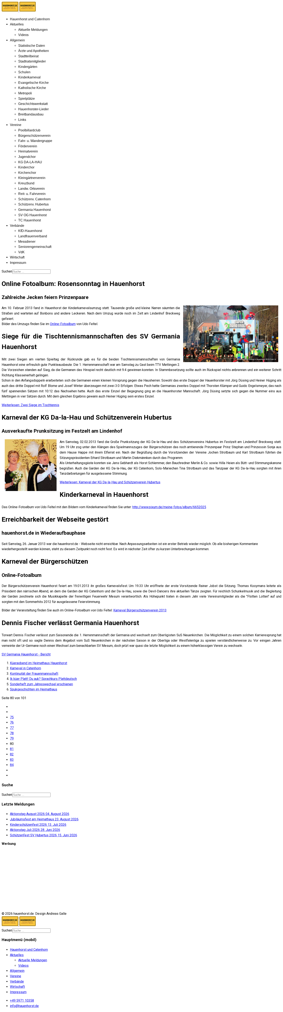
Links (22, 119)
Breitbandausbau (31, 114)
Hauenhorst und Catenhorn (30, 19)
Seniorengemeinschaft (34, 246)
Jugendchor (27, 156)
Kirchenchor (27, 172)
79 (12, 738)
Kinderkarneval (29, 77)
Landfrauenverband (32, 236)
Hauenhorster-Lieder (33, 109)
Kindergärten (27, 66)
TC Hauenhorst (29, 220)
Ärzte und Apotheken (33, 51)
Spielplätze (26, 98)
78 (12, 733)
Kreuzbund (26, 183)
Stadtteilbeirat (28, 56)
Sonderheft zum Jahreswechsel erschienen (41, 684)
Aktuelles (17, 24)
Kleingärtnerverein (31, 178)
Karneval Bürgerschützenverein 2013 (140, 610)
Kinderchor (26, 167)
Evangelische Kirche (33, 82)
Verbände (17, 225)
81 (12, 749)
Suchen (7, 271)
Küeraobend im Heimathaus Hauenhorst (38, 663)
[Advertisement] (126, 879)
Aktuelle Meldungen (33, 29)
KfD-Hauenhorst (30, 231)
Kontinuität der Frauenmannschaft (34, 674)
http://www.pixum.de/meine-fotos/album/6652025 (169, 507)
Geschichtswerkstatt (33, 104)
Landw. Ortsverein (31, 188)
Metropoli (25, 93)
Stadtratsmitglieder (32, 61)
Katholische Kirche (32, 88)
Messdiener (26, 241)
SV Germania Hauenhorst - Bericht (26, 654)
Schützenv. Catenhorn (34, 199)
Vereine (15, 125)
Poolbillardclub (29, 130)
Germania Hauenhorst (34, 209)
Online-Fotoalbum (63, 324)
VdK (21, 252)
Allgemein (17, 40)
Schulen (24, 72)
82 (12, 754)
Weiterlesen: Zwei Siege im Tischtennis (30, 405)
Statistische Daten (31, 45)
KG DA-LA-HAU (30, 162)
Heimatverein (28, 151)
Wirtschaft (17, 257)
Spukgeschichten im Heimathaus (33, 689)
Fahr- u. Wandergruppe (35, 141)
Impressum (18, 262)
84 (12, 765)
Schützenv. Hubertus (33, 204)
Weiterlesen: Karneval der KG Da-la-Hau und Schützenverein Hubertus (110, 482)
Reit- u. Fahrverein (32, 194)
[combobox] (31, 271)
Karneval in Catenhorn (25, 668)
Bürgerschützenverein (34, 135)
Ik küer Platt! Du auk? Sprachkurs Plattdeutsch (43, 679)
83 (12, 760)
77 (12, 728)
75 (12, 717)
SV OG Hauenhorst (32, 215)
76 (12, 722)
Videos (23, 35)
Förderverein (27, 146)
